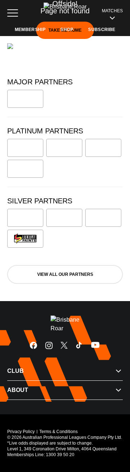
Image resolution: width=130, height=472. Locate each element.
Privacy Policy (21, 431)
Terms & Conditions (58, 431)
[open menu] (12, 13)
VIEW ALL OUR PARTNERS (65, 274)
